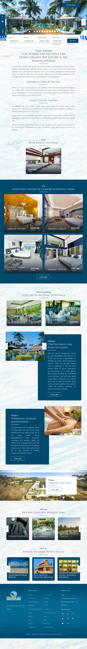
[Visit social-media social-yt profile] (62, 623)
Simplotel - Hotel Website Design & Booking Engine (47, 634)
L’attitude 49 (19, 106)
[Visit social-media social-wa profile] (67, 623)
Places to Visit (48, 594)
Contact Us (47, 609)
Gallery (46, 602)
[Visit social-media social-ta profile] (62, 613)
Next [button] (44, 346)
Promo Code (56, 37)
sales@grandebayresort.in (68, 598)
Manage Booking (71, 44)
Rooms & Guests (42, 37)
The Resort (39, 5)
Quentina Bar (33, 115)
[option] (25, 346)
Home (30, 594)
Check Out (26, 37)
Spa (29, 620)
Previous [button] (5, 346)
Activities (31, 623)
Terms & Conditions (49, 612)
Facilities (46, 598)
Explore (32, 169)
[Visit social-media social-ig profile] (67, 618)
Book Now (70, 5)
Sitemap (27, 634)
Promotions (47, 623)
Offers (30, 612)
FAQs (45, 616)
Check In (11, 37)
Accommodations (33, 602)
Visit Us (46, 605)
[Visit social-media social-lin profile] (62, 618)
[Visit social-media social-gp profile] (73, 618)
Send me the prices (73, 290)
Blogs (45, 620)
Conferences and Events (35, 609)
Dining (30, 616)
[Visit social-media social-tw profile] (73, 613)
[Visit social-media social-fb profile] (67, 613)
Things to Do (32, 627)
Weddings (31, 605)
